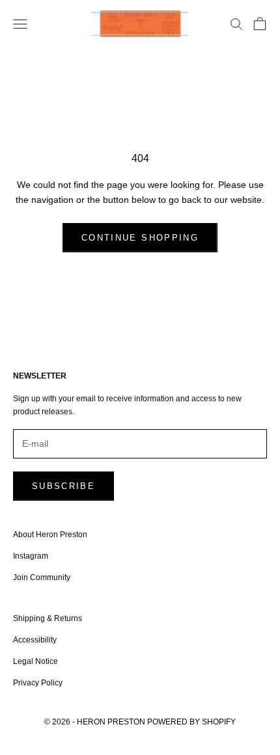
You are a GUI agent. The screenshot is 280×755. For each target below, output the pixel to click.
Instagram (30, 556)
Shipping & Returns (47, 618)
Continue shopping (140, 238)
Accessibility (35, 639)
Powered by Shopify (191, 721)
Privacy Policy (38, 682)
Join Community (41, 577)
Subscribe (63, 486)
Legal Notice (35, 661)
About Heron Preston (50, 534)
